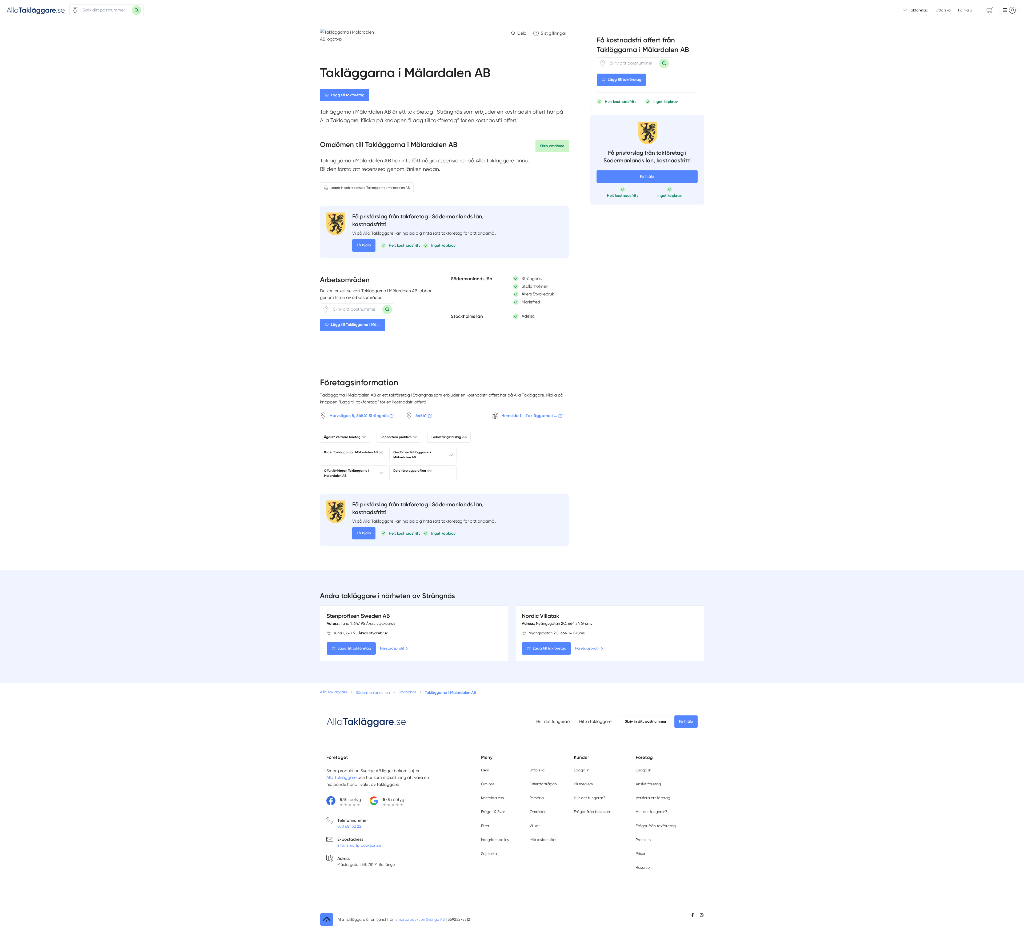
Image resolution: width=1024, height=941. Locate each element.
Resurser (643, 867)
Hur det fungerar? (553, 721)
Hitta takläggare (595, 721)
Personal (537, 798)
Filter (485, 826)
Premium (643, 840)
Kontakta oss (492, 798)
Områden (538, 812)
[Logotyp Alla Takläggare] (366, 721)
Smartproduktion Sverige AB (420, 919)
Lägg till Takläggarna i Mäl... (356, 324)
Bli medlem (583, 784)
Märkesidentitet (543, 840)
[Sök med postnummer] (136, 10)
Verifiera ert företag (653, 798)
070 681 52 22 (349, 826)
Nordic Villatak (540, 615)
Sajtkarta (489, 853)
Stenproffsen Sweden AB (358, 615)
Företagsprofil (392, 648)
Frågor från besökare (592, 812)
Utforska (943, 10)
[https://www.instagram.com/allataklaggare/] (701, 915)
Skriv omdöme (552, 146)
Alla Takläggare (341, 777)
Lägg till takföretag (348, 95)
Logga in (581, 770)
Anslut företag (648, 784)
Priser (640, 853)
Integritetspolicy (495, 840)
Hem (485, 770)
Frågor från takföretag (656, 826)
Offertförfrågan (543, 784)
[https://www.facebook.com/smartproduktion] (692, 915)
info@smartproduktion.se (359, 845)
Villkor (535, 826)
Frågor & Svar (493, 812)
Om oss (488, 784)
